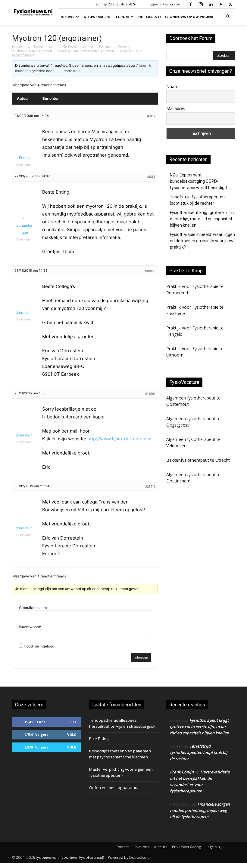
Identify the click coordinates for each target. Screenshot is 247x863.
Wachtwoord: (30, 627)
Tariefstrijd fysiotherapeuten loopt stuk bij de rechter (197, 200)
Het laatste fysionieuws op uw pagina (175, 16)
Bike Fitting (98, 738)
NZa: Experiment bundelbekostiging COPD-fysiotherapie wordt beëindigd (198, 181)
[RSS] (220, 4)
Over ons (141, 846)
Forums (105, 46)
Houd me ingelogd (39, 646)
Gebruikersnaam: (33, 607)
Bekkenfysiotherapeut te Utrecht (198, 460)
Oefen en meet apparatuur (114, 787)
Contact (122, 846)
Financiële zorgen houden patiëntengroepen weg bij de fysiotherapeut (200, 810)
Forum (122, 16)
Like (73, 722)
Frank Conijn (182, 772)
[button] (227, 17)
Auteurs (160, 846)
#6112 (151, 116)
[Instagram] (200, 4)
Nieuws (67, 16)
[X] (230, 4)
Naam (172, 86)
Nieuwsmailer (97, 16)
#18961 (150, 393)
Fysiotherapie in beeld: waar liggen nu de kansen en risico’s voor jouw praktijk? (202, 240)
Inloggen (141, 657)
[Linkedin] (210, 4)
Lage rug (213, 846)
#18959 (150, 271)
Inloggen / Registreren (163, 4)
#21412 (150, 486)
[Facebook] (190, 4)
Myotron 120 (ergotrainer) (57, 38)
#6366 (150, 176)
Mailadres (175, 108)
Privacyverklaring (186, 846)
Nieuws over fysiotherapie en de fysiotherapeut (52, 46)
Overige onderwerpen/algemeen (86, 51)
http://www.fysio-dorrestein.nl (119, 439)
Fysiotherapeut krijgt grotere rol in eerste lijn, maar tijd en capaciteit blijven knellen (202, 219)
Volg (72, 734)
